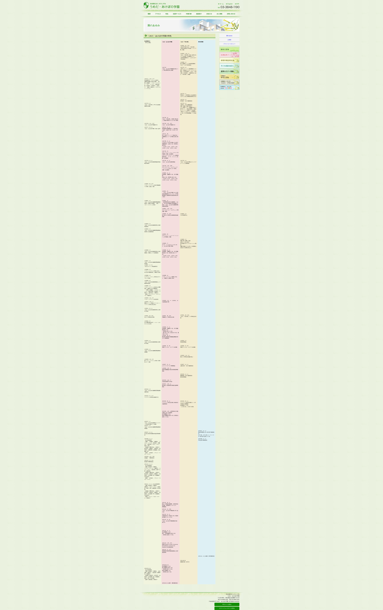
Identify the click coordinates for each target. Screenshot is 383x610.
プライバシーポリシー (229, 44)
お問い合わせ (232, 13)
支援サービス (177, 13)
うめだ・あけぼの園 (162, 5)
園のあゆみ (229, 35)
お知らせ (209, 13)
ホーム (221, 4)
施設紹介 (199, 13)
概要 (148, 13)
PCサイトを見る (227, 604)
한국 (237, 4)
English (229, 4)
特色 (167, 13)
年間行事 (188, 13)
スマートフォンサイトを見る (227, 608)
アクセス (158, 13)
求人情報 (220, 13)
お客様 (229, 39)
